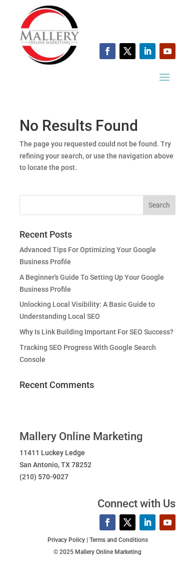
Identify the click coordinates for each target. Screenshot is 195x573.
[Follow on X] (128, 51)
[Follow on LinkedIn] (148, 51)
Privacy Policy (66, 539)
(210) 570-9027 (44, 477)
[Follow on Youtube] (168, 51)
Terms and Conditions (119, 539)
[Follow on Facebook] (108, 51)
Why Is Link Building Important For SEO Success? (97, 332)
